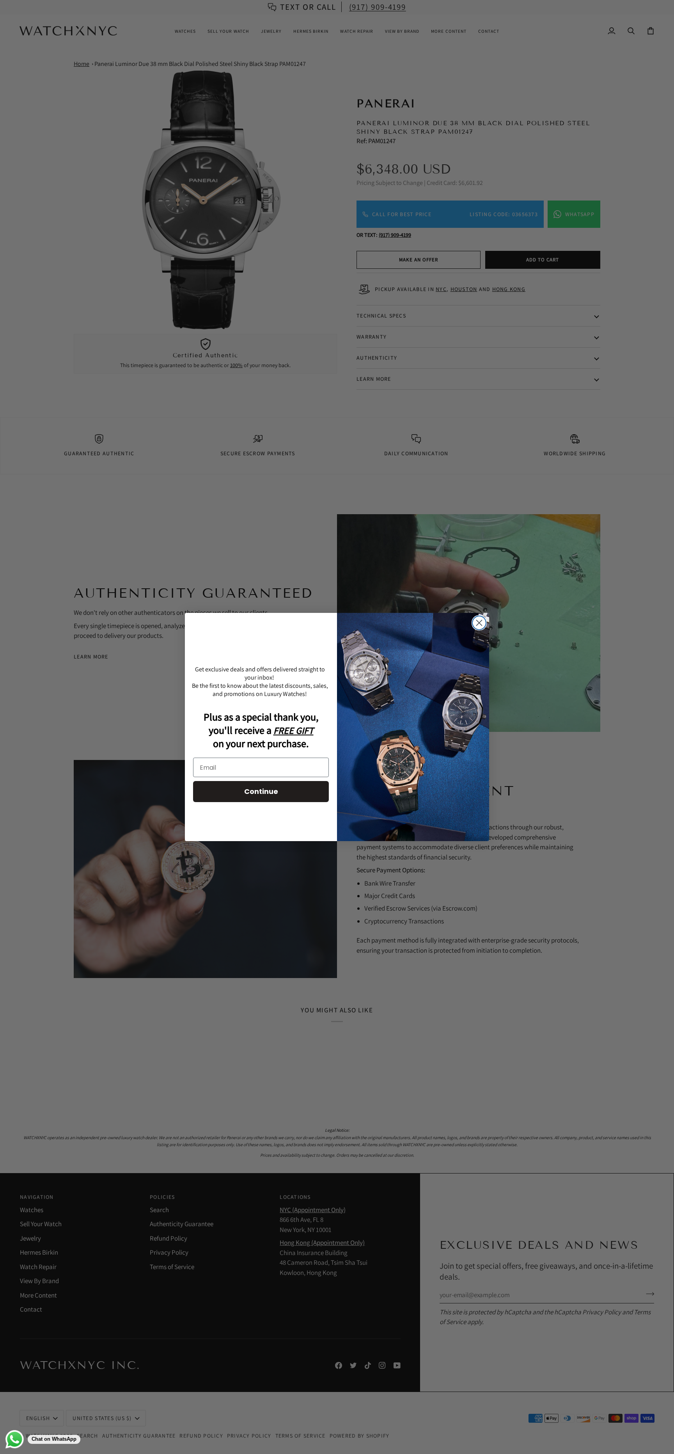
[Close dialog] (479, 623)
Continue (261, 791)
